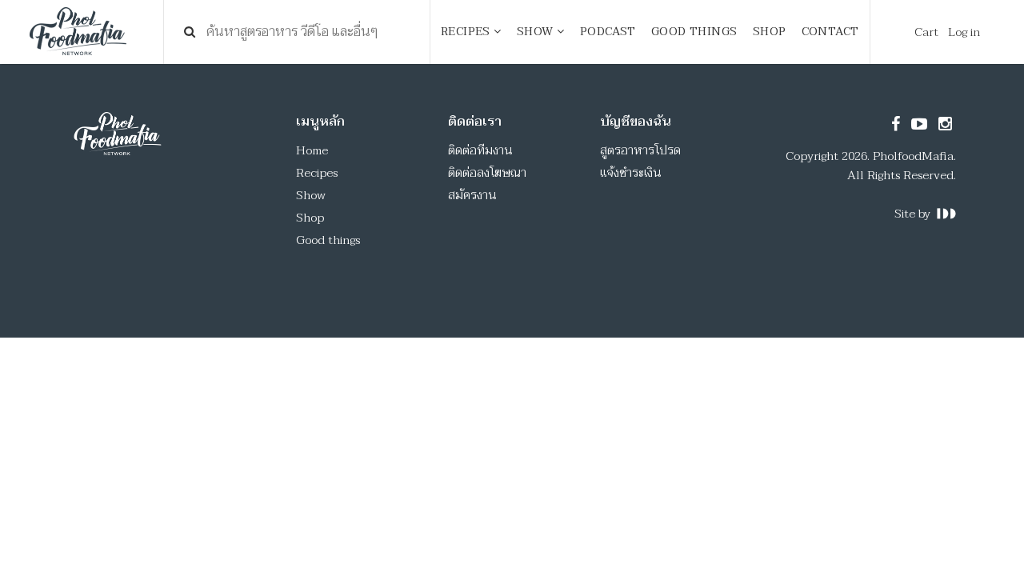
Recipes (317, 172)
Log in (964, 32)
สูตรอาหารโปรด (640, 150)
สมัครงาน (472, 195)
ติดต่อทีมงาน (480, 150)
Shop (310, 217)
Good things (328, 240)
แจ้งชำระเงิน (631, 172)
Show (311, 195)
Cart (926, 32)
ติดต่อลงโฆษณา (487, 172)
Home (312, 150)
